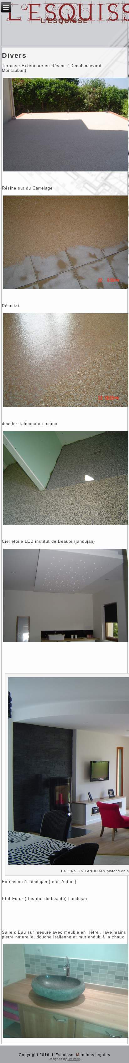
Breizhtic (74, 1059)
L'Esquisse (64, 21)
